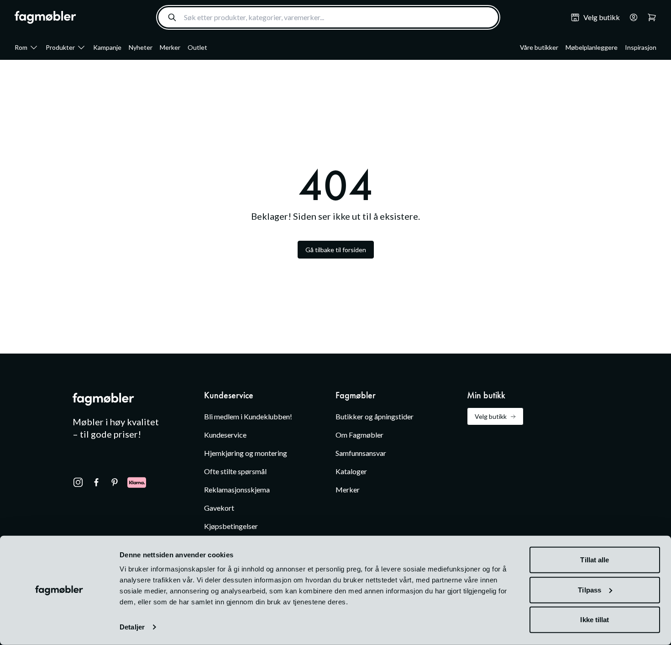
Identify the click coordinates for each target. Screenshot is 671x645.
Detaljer (132, 627)
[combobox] (328, 17)
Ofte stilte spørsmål (235, 471)
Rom (21, 47)
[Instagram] (78, 482)
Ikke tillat (594, 620)
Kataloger (351, 471)
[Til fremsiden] (45, 17)
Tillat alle (594, 560)
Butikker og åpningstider (375, 416)
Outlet (197, 47)
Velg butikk (491, 416)
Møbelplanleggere (592, 47)
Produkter (60, 47)
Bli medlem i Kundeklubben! (248, 416)
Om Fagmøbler (359, 434)
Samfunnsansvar (361, 453)
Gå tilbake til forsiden (335, 250)
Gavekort (219, 507)
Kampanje (107, 47)
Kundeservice (225, 434)
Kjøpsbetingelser (231, 526)
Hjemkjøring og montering (245, 453)
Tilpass (589, 589)
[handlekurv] (631, 17)
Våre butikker (539, 47)
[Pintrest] (114, 482)
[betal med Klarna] (136, 482)
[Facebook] (96, 482)
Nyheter (140, 47)
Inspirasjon (640, 47)
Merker (170, 47)
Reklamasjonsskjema (237, 489)
